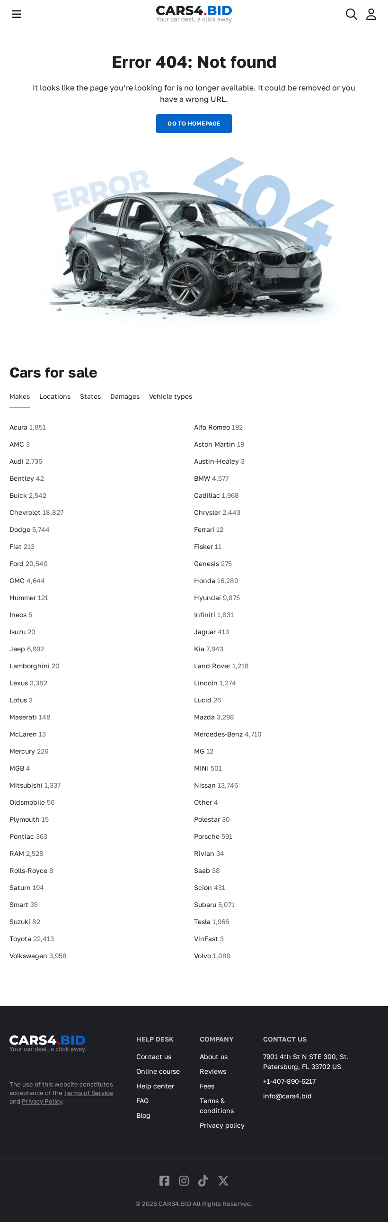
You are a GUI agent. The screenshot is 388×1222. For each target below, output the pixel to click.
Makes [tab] (19, 396)
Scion (209, 887)
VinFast (209, 938)
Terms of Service (88, 1092)
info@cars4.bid (287, 1096)
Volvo (212, 956)
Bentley (26, 478)
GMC (27, 580)
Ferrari (208, 529)
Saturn (26, 887)
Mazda (214, 717)
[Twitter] (223, 1180)
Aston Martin (219, 444)
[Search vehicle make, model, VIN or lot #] (352, 14)
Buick (27, 495)
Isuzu (22, 632)
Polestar (212, 819)
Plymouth (29, 819)
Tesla (211, 921)
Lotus (21, 700)
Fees (207, 1086)
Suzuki (24, 921)
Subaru (214, 904)
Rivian (209, 853)
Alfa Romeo (218, 427)
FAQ (142, 1100)
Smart (23, 904)
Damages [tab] (125, 396)
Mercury (28, 751)
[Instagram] (184, 1180)
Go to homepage (194, 123)
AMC (19, 444)
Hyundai (217, 597)
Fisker (207, 546)
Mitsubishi (35, 785)
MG (203, 751)
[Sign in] (371, 14)
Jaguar (211, 632)
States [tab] (90, 396)
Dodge (29, 529)
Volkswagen (38, 956)
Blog (143, 1115)
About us (214, 1056)
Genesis (213, 563)
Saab (207, 870)
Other (206, 802)
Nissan (216, 785)
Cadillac (216, 495)
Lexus (28, 683)
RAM (26, 853)
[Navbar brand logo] (194, 14)
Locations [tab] (55, 396)
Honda (216, 580)
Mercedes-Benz (228, 734)
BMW (211, 478)
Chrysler (217, 512)
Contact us (153, 1056)
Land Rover (221, 666)
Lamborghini (34, 666)
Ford (28, 563)
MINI (208, 768)
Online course (158, 1071)
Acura (27, 427)
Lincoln (215, 683)
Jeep (26, 649)
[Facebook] (164, 1180)
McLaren (27, 734)
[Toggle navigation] (16, 14)
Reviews (213, 1071)
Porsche (213, 836)
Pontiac (28, 836)
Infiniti (214, 615)
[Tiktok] (203, 1180)
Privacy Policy (42, 1101)
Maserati (30, 717)
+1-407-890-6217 (289, 1081)
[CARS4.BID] (47, 1056)
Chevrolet (36, 512)
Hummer (28, 597)
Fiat (22, 546)
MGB (19, 768)
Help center (155, 1086)
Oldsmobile (32, 802)
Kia (208, 649)
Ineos (20, 615)
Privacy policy (222, 1125)
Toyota (31, 938)
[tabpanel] (194, 695)
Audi (25, 461)
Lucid (207, 700)
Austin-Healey (219, 461)
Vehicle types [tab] (170, 396)
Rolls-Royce (31, 870)
